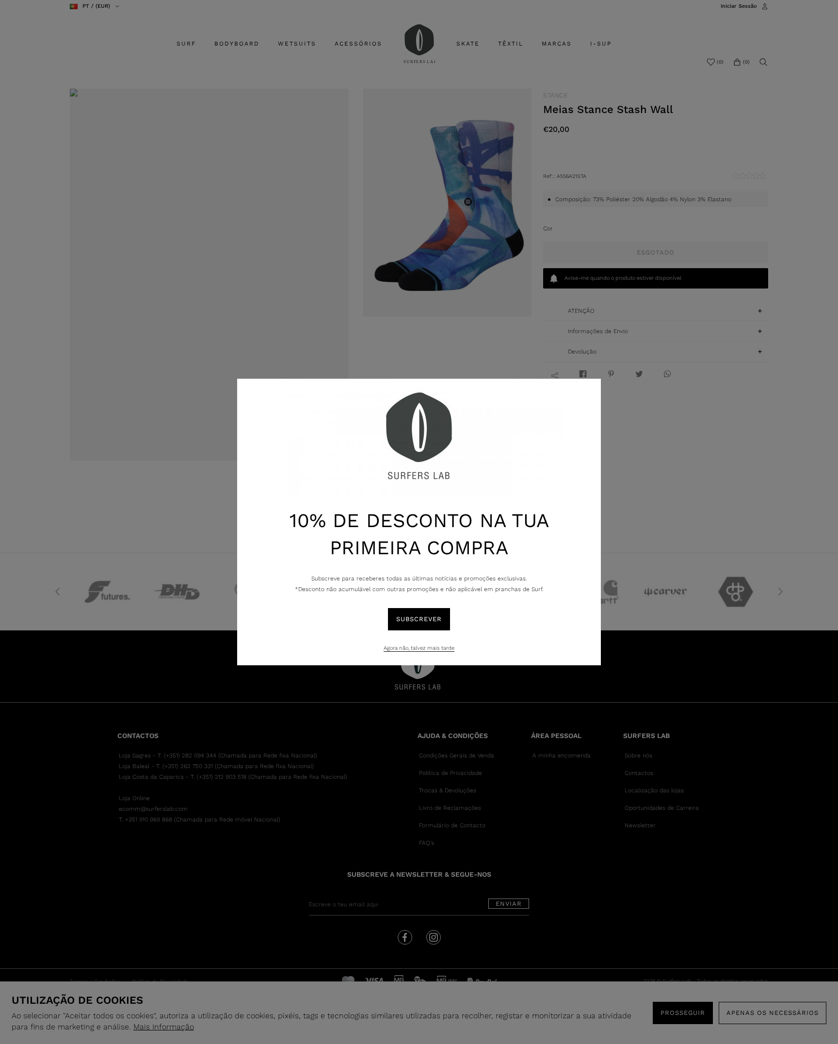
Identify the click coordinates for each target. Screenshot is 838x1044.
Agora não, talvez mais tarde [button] (419, 648)
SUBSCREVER (419, 619)
